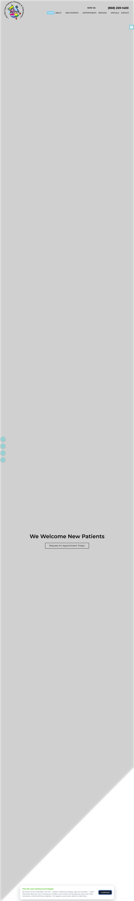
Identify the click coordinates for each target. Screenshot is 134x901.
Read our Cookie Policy (79, 896)
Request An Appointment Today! (67, 545)
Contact (125, 13)
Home (50, 13)
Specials (115, 13)
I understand (105, 892)
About (58, 13)
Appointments (89, 13)
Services (102, 13)
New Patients (72, 13)
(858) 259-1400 (118, 8)
